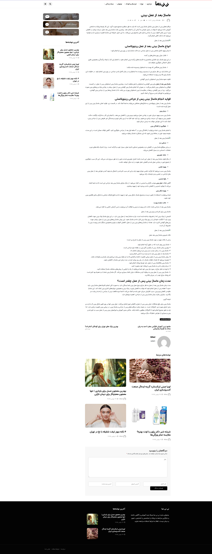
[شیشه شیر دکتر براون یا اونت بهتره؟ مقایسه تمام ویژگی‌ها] (150, 416)
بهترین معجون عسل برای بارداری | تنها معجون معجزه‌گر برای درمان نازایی (108, 392)
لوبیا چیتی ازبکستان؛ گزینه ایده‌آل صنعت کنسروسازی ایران (151, 388)
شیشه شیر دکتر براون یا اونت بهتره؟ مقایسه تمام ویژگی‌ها (154, 433)
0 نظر (141, 20)
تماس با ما (47, 549)
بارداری (149, 4)
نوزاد (141, 4)
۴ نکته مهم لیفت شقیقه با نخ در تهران (108, 432)
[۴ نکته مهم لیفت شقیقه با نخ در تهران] (105, 416)
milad (158, 20)
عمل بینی (159, 183)
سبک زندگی (110, 4)
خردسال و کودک (131, 4)
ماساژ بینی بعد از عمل (163, 84)
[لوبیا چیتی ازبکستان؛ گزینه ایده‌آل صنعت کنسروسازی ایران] (150, 371)
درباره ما (63, 549)
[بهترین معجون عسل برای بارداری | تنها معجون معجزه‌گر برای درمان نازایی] (105, 373)
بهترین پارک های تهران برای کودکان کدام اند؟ (101, 328)
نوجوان (119, 4)
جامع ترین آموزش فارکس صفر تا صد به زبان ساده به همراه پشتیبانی (154, 329)
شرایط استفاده (149, 521)
